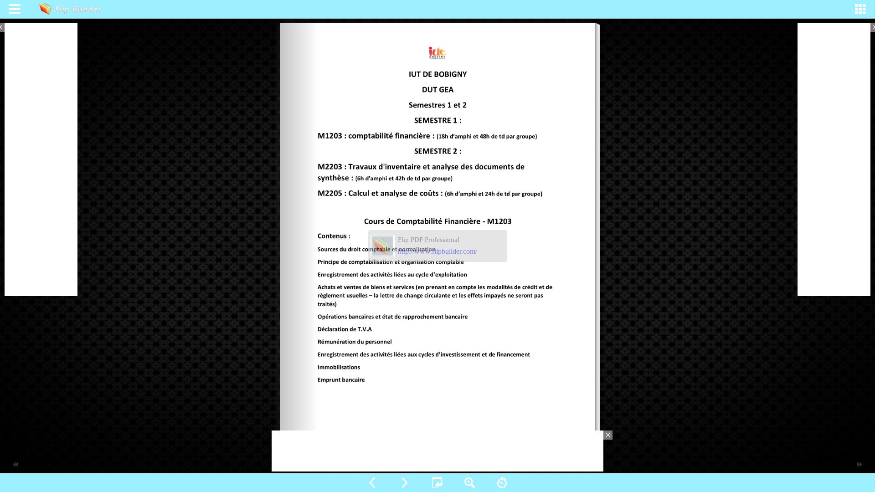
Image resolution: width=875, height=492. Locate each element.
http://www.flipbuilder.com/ (437, 251)
